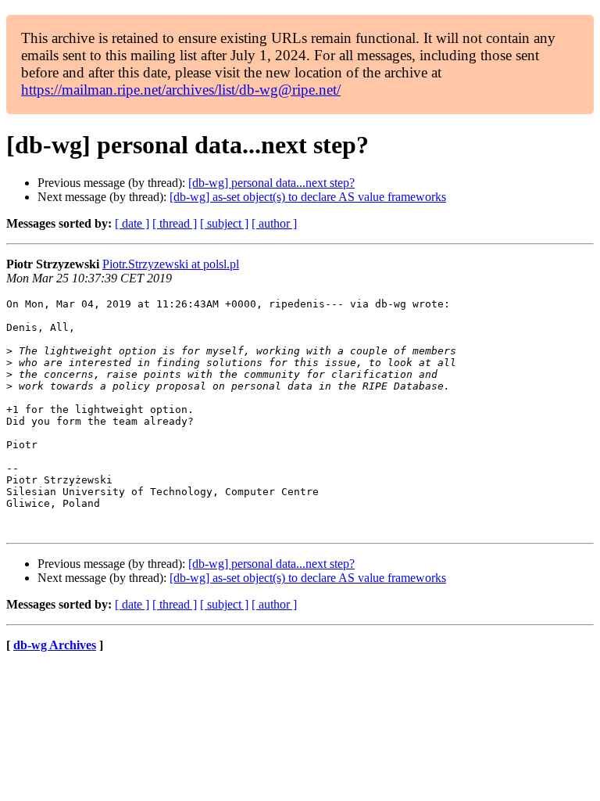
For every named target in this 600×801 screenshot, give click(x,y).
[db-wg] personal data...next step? (271, 182)
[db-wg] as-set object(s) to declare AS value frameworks (308, 196)
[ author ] (274, 223)
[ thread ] (174, 223)
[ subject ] (224, 223)
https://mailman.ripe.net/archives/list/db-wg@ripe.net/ (181, 89)
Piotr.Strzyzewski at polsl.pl (170, 264)
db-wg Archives (54, 645)
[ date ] (132, 223)
